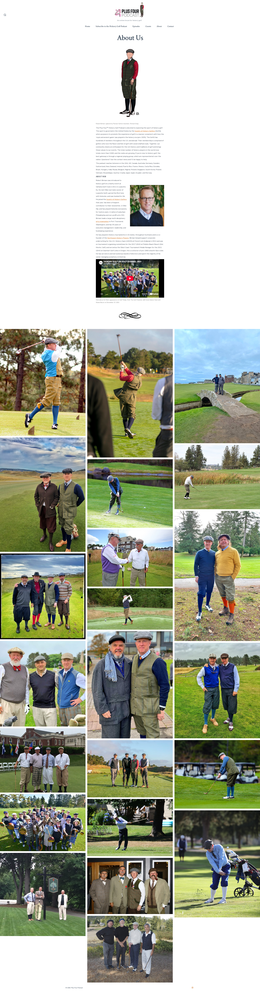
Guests (148, 26)
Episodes (136, 26)
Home (87, 26)
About (159, 26)
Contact (170, 26)
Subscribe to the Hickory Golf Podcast (111, 26)
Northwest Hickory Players (118, 238)
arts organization (102, 221)
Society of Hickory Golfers (145, 131)
